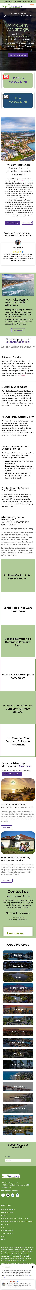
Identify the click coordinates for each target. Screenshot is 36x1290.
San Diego (18, 1009)
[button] (33, 1267)
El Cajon (18, 1053)
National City (18, 1064)
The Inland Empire (18, 987)
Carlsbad (18, 955)
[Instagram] (17, 1195)
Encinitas (18, 1119)
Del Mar (18, 1075)
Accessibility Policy (20, 1260)
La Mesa (18, 998)
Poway (18, 977)
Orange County (18, 1097)
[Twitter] (8, 1195)
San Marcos (18, 1042)
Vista (18, 1020)
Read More (21, 375)
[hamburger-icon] (32, 5)
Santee (18, 1130)
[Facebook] (3, 1195)
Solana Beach (18, 1108)
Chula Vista (18, 1031)
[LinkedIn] (12, 1195)
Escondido (18, 966)
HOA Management (27, 181)
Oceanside (18, 1086)
